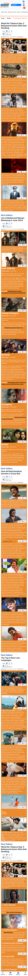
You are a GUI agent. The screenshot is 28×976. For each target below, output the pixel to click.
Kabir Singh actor (8, 932)
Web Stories (4, 12)
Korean (18, 12)
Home (2, 18)
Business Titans (12, 12)
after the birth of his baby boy (14, 912)
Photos (9, 18)
